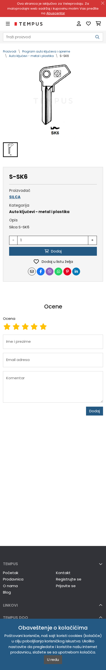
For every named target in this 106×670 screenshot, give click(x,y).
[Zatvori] (103, 3)
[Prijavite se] (79, 24)
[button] (10, 149)
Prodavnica (13, 579)
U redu (53, 659)
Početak (10, 572)
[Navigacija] (8, 23)
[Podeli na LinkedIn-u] (76, 271)
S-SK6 (64, 56)
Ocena (9, 318)
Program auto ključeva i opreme (46, 51)
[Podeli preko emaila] (32, 271)
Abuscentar (55, 13)
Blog (7, 592)
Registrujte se (68, 579)
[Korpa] (98, 24)
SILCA (14, 196)
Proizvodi (9, 51)
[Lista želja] (88, 24)
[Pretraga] (97, 37)
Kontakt (63, 572)
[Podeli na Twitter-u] (49, 271)
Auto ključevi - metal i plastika (31, 56)
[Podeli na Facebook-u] (41, 271)
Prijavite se (66, 585)
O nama (10, 585)
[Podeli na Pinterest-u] (67, 271)
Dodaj (94, 411)
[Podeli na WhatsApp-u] (58, 271)
